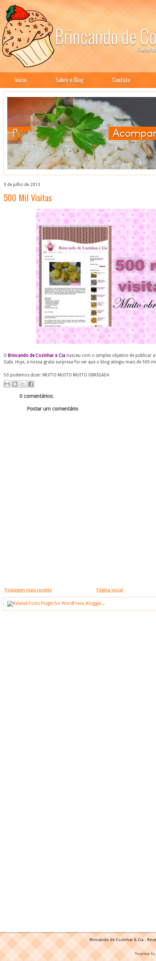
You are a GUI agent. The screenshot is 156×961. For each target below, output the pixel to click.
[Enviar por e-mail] (7, 384)
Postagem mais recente (28, 590)
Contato (121, 80)
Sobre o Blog (69, 80)
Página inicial (110, 590)
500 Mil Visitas (28, 197)
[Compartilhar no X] (22, 384)
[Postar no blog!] (15, 384)
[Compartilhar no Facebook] (30, 384)
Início (20, 80)
